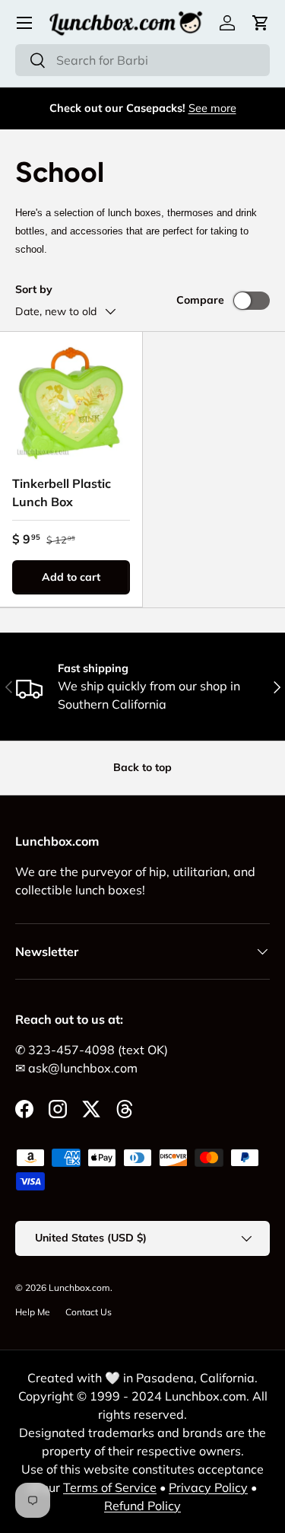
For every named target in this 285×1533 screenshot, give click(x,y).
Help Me (32, 1312)
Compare (200, 300)
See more (212, 108)
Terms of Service (110, 1487)
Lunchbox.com (79, 1287)
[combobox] (142, 60)
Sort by (33, 289)
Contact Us (88, 1312)
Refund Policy (142, 1505)
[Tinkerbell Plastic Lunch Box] (71, 403)
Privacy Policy (208, 1487)
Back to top (142, 767)
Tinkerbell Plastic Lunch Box (61, 492)
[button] (260, 23)
